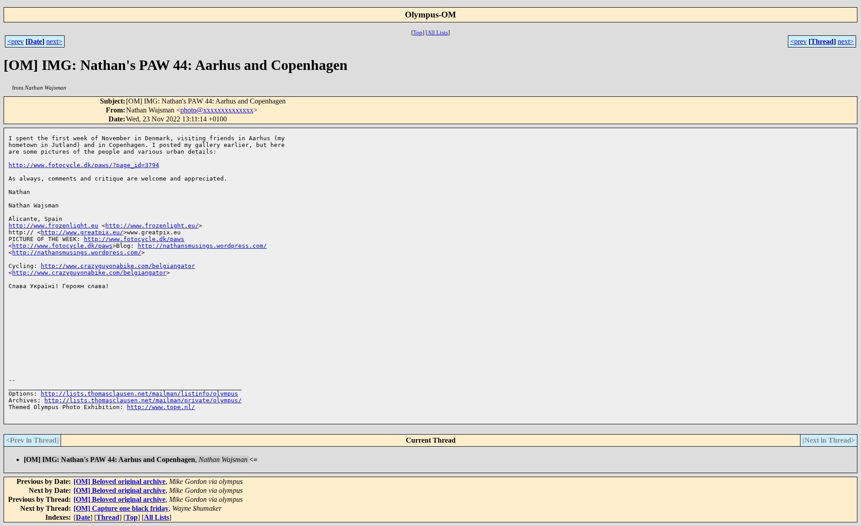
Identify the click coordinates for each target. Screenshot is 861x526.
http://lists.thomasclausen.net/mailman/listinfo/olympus (139, 393)
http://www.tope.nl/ (161, 407)
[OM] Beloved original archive (119, 481)
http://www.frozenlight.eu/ (152, 225)
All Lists (437, 32)
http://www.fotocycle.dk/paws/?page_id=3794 (84, 165)
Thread (822, 41)
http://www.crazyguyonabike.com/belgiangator (118, 266)
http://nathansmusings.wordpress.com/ (202, 245)
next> (54, 41)
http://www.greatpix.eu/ (82, 232)
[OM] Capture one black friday (121, 508)
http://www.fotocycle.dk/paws (134, 239)
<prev (15, 41)
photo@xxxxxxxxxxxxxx (216, 110)
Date (35, 41)
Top (417, 32)
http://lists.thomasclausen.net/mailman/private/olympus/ (143, 400)
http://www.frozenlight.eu (53, 225)
